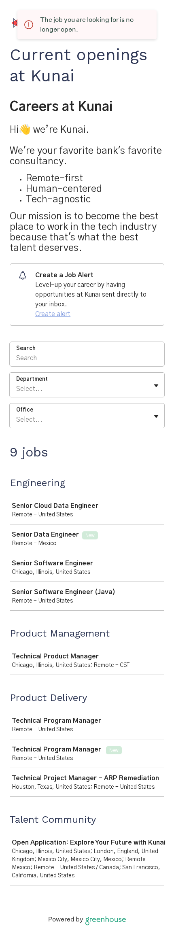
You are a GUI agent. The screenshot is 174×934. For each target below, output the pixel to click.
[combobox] (17, 388)
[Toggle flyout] (156, 386)
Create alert (52, 314)
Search (26, 348)
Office (24, 410)
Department (32, 379)
